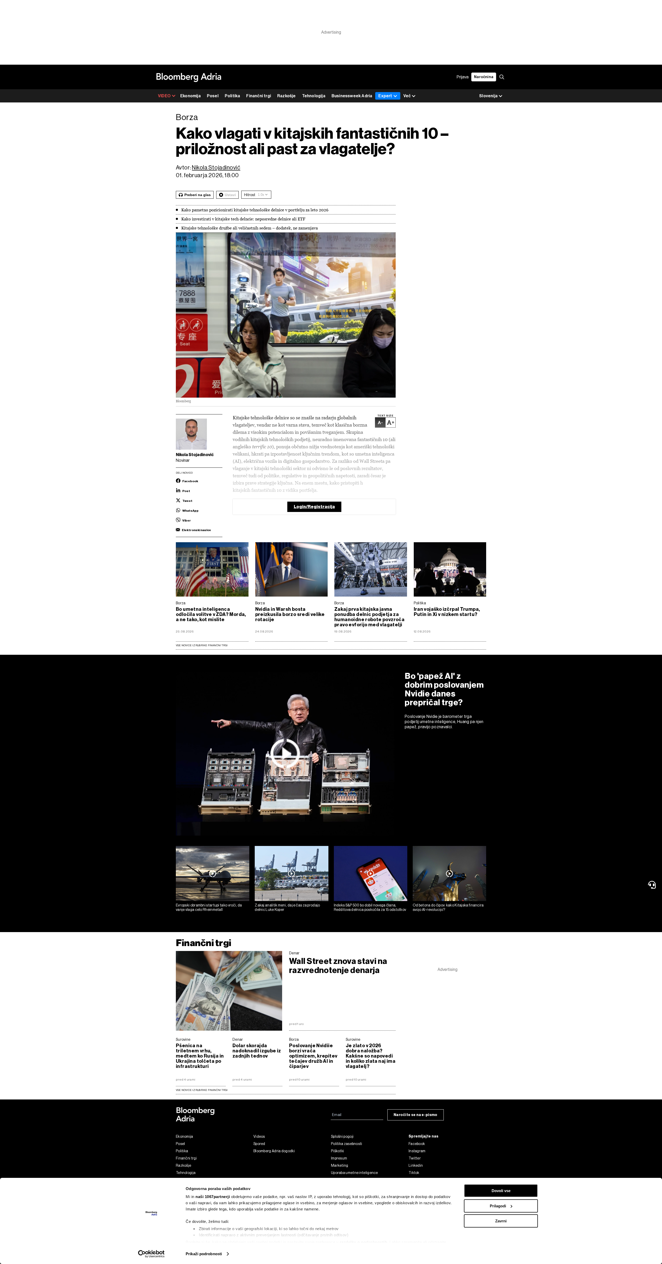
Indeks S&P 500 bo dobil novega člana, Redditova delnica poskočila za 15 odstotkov (370, 907)
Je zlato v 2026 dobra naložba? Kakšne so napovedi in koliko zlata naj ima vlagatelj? (370, 1056)
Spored (259, 1144)
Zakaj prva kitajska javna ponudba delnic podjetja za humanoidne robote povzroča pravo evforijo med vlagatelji (369, 617)
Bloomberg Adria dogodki (274, 1151)
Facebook (417, 1144)
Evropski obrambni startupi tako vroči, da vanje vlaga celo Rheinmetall (209, 907)
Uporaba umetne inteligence (354, 1173)
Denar (294, 953)
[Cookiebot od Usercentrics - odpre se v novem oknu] (151, 1254)
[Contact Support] (653, 885)
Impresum (339, 1158)
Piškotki (337, 1151)
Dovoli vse (501, 1190)
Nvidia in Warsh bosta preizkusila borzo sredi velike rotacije (290, 614)
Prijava (463, 77)
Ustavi (230, 195)
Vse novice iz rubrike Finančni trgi (202, 645)
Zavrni (501, 1221)
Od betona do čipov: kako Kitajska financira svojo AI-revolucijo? (448, 907)
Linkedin (416, 1165)
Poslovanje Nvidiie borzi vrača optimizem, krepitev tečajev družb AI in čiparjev (313, 1056)
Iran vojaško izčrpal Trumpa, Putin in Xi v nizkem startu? (447, 612)
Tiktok (414, 1173)
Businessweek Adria (352, 95)
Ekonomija (190, 95)
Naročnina (483, 77)
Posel (213, 95)
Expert (385, 95)
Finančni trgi (258, 95)
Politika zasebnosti (346, 1144)
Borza (181, 603)
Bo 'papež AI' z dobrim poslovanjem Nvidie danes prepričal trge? (444, 689)
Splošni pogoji (342, 1136)
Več (407, 95)
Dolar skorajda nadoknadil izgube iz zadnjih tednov (256, 1051)
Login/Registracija (314, 506)
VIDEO (164, 95)
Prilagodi (498, 1206)
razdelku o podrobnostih (363, 1242)
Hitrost (249, 195)
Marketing (339, 1165)
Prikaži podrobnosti (204, 1254)
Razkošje (286, 95)
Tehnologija (313, 95)
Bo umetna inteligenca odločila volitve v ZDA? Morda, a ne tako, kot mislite (211, 614)
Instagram (417, 1151)
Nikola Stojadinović (216, 167)
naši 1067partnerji (212, 1196)
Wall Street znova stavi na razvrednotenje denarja (338, 966)
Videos (259, 1136)
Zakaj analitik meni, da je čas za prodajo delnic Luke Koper (287, 907)
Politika (232, 95)
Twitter (415, 1158)
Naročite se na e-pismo (416, 1115)
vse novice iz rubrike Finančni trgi (202, 1090)
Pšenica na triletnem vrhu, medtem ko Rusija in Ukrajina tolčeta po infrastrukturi (200, 1056)
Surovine (183, 1039)
